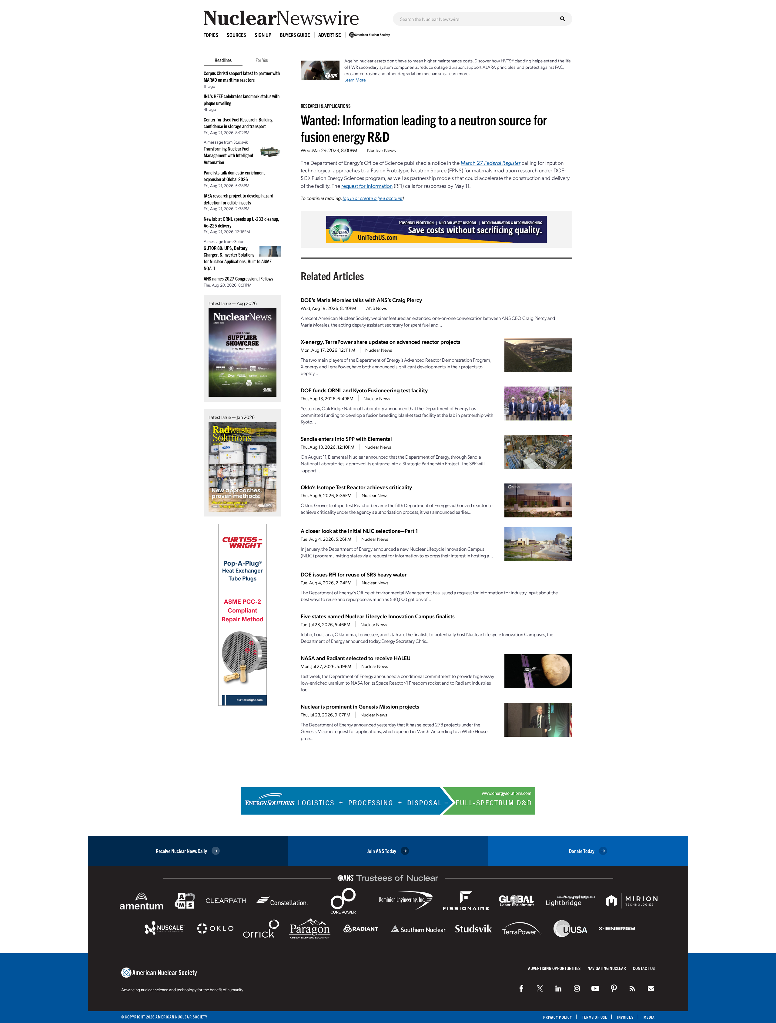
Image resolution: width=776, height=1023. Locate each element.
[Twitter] (540, 988)
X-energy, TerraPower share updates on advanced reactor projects (380, 341)
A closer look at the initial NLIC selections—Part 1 (359, 530)
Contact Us (644, 968)
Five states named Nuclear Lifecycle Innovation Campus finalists (378, 616)
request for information (367, 185)
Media (649, 1017)
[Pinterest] (614, 988)
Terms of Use (594, 1017)
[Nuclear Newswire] (632, 988)
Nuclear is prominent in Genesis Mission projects (360, 706)
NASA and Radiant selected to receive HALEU (355, 657)
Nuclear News (381, 150)
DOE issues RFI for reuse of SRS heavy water (354, 574)
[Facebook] (521, 988)
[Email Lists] (651, 988)
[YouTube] (595, 988)
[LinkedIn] (558, 988)
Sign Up (263, 34)
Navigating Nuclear (606, 968)
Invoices (625, 1017)
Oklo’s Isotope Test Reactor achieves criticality (356, 486)
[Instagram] (577, 988)
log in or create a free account (373, 198)
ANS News (376, 308)
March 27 (490, 162)
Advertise (329, 34)
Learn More (355, 80)
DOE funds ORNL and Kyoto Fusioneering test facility (364, 390)
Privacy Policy (557, 1017)
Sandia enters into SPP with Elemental (346, 438)
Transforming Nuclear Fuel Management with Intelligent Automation (228, 155)
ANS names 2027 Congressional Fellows (238, 278)
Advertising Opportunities (554, 968)
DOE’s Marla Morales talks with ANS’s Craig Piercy (361, 299)
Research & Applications (326, 106)
